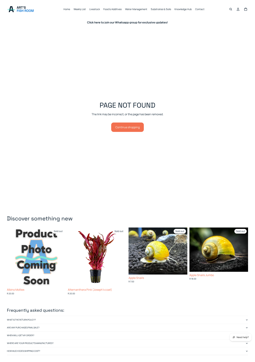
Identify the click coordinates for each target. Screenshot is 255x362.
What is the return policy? (21, 319)
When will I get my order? (20, 335)
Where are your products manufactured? (30, 343)
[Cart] (245, 9)
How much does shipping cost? (23, 351)
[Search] (231, 9)
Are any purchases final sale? (23, 327)
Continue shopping (127, 127)
